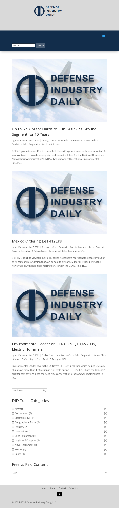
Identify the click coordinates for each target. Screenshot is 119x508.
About (52, 488)
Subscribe (73, 488)
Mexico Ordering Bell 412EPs (37, 241)
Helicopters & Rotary (30, 251)
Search (40, 45)
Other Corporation (31, 144)
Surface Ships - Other (32, 359)
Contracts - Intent (86, 247)
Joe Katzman (21, 140)
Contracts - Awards (59, 140)
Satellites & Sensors (51, 144)
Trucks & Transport (52, 359)
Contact (62, 488)
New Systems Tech (65, 355)
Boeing (45, 140)
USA (82, 251)
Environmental (75, 140)
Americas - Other (50, 247)
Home (44, 488)
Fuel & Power (48, 355)
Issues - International (51, 251)
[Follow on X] (59, 494)
